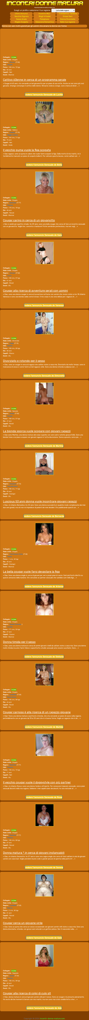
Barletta (10, 346)
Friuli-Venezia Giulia (16, 554)
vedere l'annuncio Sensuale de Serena (44, 867)
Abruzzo (12, 62)
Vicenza (10, 978)
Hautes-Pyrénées (15, 624)
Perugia (9, 416)
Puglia (12, 343)
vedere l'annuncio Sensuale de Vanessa (44, 305)
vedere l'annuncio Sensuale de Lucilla (44, 94)
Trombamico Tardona (68, 13)
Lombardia (13, 694)
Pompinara (44, 19)
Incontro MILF (44, 13)
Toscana (12, 273)
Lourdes (10, 627)
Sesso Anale (21, 19)
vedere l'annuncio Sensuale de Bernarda (44, 516)
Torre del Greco (12, 486)
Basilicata (13, 202)
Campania (13, 484)
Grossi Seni (67, 16)
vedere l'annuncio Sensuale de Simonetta (44, 375)
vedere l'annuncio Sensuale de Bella (44, 164)
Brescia (9, 908)
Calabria (12, 132)
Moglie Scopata (21, 22)
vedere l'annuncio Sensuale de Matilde (44, 726)
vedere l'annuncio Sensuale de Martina (44, 445)
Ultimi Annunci (21, 13)
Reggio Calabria (12, 135)
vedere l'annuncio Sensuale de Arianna (44, 586)
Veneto (12, 975)
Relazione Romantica (44, 22)
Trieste (9, 556)
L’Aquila (9, 64)
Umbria (12, 413)
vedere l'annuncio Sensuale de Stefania (44, 656)
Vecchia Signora (21, 16)
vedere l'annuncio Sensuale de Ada (44, 1008)
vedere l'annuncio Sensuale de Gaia (44, 235)
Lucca (9, 275)
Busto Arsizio (11, 697)
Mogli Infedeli (45, 16)
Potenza (10, 205)
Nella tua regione (67, 22)
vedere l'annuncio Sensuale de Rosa (44, 797)
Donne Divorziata (67, 19)
